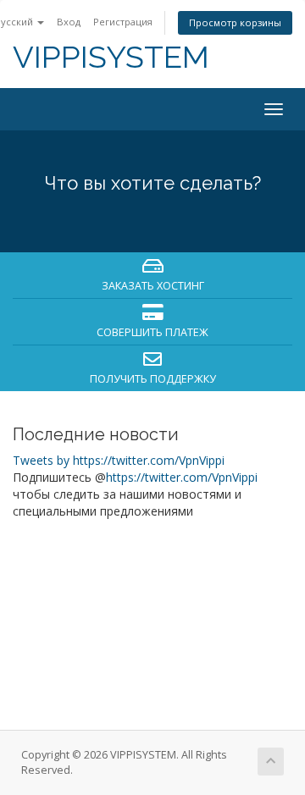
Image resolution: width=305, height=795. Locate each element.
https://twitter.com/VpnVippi (182, 477)
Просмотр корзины (235, 22)
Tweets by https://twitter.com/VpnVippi (119, 460)
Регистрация (122, 21)
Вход (68, 21)
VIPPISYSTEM (111, 57)
